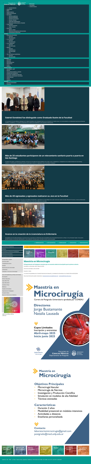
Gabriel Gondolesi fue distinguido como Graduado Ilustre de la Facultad (38, 117)
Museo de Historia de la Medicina (9, 294)
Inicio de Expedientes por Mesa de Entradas (11, 274)
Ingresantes (39, 242)
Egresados (62, 242)
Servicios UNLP (5, 261)
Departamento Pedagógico (8, 290)
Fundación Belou (5, 292)
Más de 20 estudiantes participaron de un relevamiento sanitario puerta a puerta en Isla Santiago (44, 156)
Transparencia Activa (6, 263)
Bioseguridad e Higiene (7, 259)
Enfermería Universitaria (7, 253)
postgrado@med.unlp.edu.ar (65, 275)
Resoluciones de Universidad (8, 267)
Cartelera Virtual (5, 284)
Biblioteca (4, 286)
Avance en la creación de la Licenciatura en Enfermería (30, 234)
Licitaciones (4, 269)
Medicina (4, 249)
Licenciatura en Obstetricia (8, 246)
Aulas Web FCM (5, 280)
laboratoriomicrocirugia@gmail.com (50, 275)
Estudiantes (51, 242)
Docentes (73, 242)
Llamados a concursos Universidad (9, 271)
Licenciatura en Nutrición (7, 256)
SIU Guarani (4, 276)
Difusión (4, 265)
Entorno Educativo (6, 278)
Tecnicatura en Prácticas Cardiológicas (10, 251)
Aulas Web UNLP (5, 282)
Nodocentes (84, 242)
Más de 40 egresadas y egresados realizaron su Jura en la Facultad (36, 196)
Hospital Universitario (6, 288)
